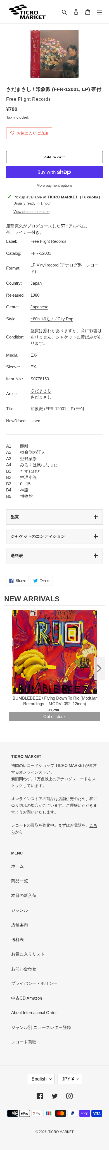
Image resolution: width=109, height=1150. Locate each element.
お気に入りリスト (28, 954)
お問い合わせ (23, 968)
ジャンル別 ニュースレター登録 (41, 1027)
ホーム (17, 866)
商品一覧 (19, 880)
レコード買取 (23, 1041)
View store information (31, 212)
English (39, 1079)
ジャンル (19, 910)
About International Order (34, 1012)
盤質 (15, 516)
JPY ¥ (68, 1079)
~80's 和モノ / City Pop (51, 318)
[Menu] (99, 12)
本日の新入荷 (23, 895)
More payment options (55, 185)
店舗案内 (19, 924)
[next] (99, 668)
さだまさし (40, 390)
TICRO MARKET (61, 1132)
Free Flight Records (48, 241)
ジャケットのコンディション (38, 536)
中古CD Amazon (26, 998)
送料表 (17, 555)
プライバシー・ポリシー (34, 983)
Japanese (39, 306)
